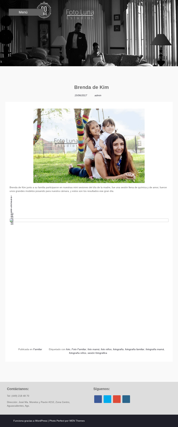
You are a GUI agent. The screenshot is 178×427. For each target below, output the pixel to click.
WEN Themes (77, 420)
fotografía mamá (155, 349)
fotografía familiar (134, 349)
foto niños (106, 349)
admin (98, 95)
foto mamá (93, 349)
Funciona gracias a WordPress (30, 420)
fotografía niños (77, 353)
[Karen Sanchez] (168, 98)
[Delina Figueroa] (9, 88)
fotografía (118, 349)
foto (68, 349)
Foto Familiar (79, 349)
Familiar (37, 349)
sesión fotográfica (97, 353)
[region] (89, 210)
